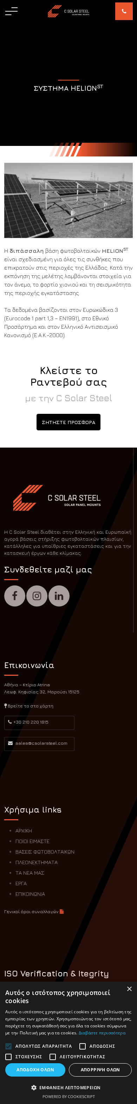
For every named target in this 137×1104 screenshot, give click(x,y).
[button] (68, 1087)
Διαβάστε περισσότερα (102, 1033)
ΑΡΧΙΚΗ (23, 831)
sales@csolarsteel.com (40, 743)
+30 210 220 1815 (30, 722)
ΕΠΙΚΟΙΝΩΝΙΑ (30, 894)
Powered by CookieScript (69, 1096)
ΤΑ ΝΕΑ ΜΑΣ (29, 873)
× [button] (129, 989)
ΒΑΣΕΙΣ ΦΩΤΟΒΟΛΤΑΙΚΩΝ (44, 852)
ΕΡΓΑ (21, 883)
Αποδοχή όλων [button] (35, 1070)
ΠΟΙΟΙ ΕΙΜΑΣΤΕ (32, 841)
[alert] (68, 1043)
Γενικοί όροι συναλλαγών (32, 911)
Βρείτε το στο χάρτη (30, 705)
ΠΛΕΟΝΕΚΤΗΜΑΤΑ (36, 862)
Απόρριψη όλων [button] (100, 1070)
